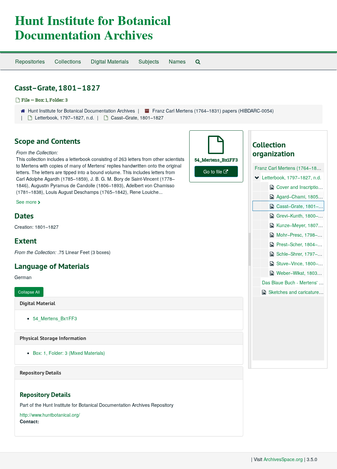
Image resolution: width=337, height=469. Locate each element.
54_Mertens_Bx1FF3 (55, 318)
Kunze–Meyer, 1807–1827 (303, 225)
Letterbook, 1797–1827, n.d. (64, 117)
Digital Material (37, 303)
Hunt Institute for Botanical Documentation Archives (93, 27)
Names (177, 61)
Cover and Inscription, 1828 (305, 187)
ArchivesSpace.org (283, 459)
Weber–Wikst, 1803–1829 (303, 273)
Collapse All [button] (29, 292)
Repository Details (40, 372)
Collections (68, 61)
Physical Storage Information (53, 338)
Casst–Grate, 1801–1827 (302, 206)
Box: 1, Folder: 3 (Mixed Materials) (69, 353)
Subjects (149, 61)
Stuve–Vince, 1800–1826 (302, 263)
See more (27, 201)
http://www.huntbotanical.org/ (50, 414)
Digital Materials (110, 61)
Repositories (30, 61)
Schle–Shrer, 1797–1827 (302, 253)
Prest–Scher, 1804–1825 (302, 244)
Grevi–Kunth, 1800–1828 (302, 215)
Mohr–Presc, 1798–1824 (302, 234)
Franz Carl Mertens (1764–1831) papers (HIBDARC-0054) (213, 110)
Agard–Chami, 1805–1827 (303, 196)
